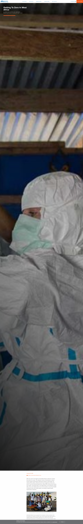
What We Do (31, 1)
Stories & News (46, 1)
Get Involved (54, 1)
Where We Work (38, 1)
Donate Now (79, 1)
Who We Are (24, 1)
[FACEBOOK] (72, 1)
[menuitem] (24, 1)
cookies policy (54, 522)
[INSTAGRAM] (75, 1)
